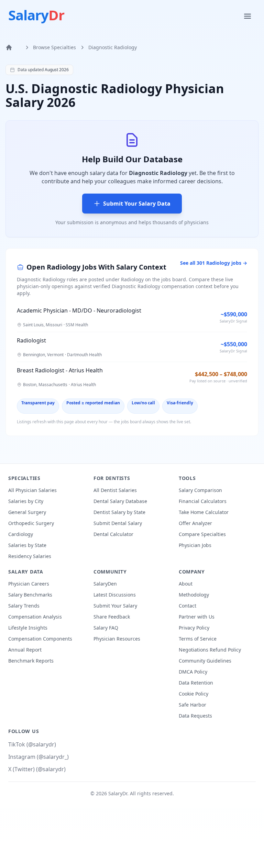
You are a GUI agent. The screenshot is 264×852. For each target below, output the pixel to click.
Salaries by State (27, 545)
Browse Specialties (54, 47)
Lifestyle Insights (27, 627)
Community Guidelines (205, 660)
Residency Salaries (29, 556)
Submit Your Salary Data (136, 203)
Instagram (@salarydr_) (38, 757)
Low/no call (143, 403)
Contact (187, 605)
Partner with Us (196, 616)
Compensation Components (40, 638)
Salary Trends (24, 605)
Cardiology (20, 534)
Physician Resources (117, 638)
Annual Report (25, 649)
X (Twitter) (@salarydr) (37, 769)
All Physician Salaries (32, 490)
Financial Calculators (203, 501)
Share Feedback (112, 616)
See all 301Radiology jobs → (213, 263)
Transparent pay (38, 403)
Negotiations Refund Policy (210, 649)
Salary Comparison (200, 490)
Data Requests (195, 715)
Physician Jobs (195, 545)
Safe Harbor (192, 704)
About (185, 583)
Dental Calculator (113, 534)
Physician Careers (28, 583)
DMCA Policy (193, 671)
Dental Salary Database (120, 501)
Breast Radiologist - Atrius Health (60, 370)
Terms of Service (198, 638)
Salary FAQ (106, 627)
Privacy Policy (194, 627)
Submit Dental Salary (118, 523)
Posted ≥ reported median (93, 403)
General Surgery (27, 512)
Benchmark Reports (31, 660)
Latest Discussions (115, 594)
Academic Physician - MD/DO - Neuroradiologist (79, 310)
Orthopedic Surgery (31, 523)
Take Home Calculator (204, 512)
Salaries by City (25, 501)
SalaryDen (105, 583)
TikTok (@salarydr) (32, 744)
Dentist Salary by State (119, 512)
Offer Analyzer (195, 523)
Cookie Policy (193, 693)
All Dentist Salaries (115, 490)
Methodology (194, 594)
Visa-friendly (180, 403)
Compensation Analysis (35, 616)
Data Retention (196, 682)
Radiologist (31, 340)
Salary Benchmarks (30, 594)
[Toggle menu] (248, 15)
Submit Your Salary (115, 605)
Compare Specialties (202, 534)
